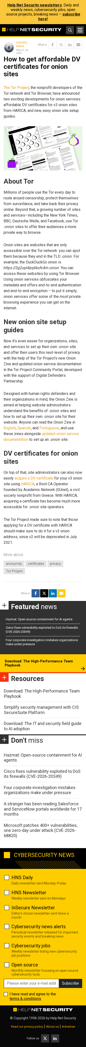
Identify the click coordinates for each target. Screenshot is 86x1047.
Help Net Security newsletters (34, 5)
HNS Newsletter (28, 892)
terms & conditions (25, 998)
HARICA (27, 484)
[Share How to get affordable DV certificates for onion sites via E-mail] (78, 45)
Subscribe (70, 983)
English (10, 428)
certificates (36, 564)
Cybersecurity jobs (30, 946)
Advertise (68, 1026)
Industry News (21, 44)
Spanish (24, 428)
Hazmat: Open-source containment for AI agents (39, 619)
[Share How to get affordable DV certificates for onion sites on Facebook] (52, 45)
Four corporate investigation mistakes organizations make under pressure (39, 790)
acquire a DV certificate (34, 478)
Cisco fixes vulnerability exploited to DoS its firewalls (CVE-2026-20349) (42, 774)
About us (52, 1026)
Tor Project (14, 571)
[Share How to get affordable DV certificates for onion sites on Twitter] (61, 45)
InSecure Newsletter (33, 908)
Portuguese (49, 428)
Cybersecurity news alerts (38, 926)
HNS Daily (22, 877)
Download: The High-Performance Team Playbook (39, 663)
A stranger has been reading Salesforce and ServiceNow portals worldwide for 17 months (43, 809)
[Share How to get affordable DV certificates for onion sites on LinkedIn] (70, 45)
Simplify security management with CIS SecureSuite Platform (41, 710)
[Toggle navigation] (80, 30)
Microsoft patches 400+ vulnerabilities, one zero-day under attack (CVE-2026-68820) (40, 830)
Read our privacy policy (27, 1026)
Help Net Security (63, 1018)
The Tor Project (16, 87)
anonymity (14, 564)
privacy (55, 564)
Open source (24, 965)
